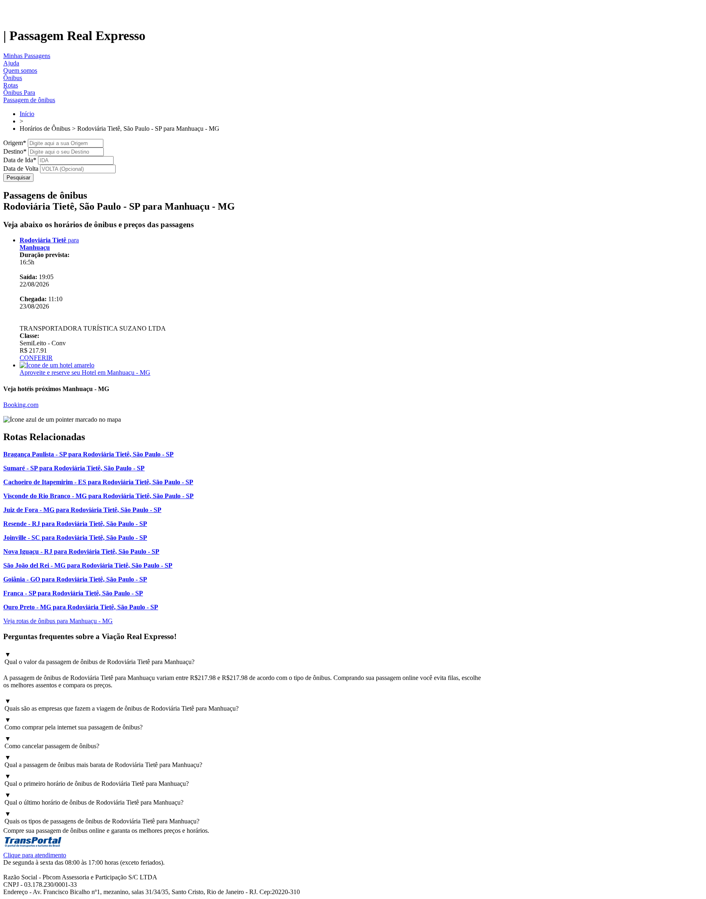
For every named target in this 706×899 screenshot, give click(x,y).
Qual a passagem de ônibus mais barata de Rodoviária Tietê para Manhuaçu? (103, 761)
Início (27, 113)
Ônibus (12, 77)
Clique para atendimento (34, 855)
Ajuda (11, 63)
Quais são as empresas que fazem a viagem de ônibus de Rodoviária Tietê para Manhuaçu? (121, 705)
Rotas (10, 85)
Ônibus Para (19, 92)
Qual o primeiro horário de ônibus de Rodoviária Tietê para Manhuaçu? (96, 780)
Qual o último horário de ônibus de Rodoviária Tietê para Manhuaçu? (93, 799)
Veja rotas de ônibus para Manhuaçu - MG (58, 620)
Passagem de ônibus (29, 99)
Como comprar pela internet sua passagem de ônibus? (73, 723)
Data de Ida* (19, 160)
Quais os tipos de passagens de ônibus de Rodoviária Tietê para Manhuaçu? (101, 817)
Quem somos (20, 70)
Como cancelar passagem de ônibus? (51, 742)
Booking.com (20, 404)
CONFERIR (36, 357)
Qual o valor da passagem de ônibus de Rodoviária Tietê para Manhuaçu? (99, 658)
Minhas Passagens (26, 55)
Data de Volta (20, 168)
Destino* (15, 151)
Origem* (14, 142)
